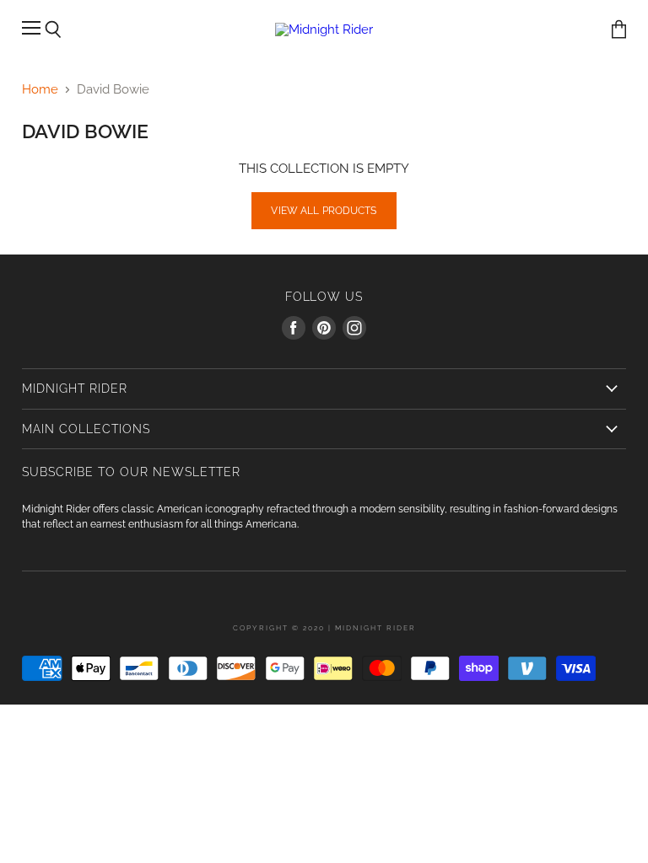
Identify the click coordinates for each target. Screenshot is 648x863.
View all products (323, 211)
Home (40, 90)
